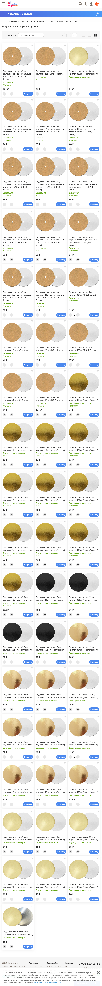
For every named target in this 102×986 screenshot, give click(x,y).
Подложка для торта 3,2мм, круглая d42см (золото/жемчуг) (17, 598)
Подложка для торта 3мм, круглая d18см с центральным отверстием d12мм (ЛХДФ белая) (50, 185)
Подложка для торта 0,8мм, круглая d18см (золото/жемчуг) (17, 838)
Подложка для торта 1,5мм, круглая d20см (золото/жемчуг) (83, 696)
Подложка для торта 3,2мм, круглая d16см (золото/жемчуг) (17, 448)
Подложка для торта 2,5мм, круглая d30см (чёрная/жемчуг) (50, 648)
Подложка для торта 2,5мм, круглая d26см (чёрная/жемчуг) (83, 598)
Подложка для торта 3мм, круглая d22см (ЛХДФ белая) (49, 72)
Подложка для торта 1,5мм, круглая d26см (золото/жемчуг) (83, 743)
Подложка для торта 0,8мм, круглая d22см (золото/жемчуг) (83, 838)
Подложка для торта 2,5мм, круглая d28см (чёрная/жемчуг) (17, 648)
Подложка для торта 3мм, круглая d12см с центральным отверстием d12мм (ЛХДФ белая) (50, 130)
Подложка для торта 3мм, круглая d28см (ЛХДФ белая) (49, 348)
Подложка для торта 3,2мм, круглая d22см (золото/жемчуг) (17, 498)
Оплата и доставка (35, 966)
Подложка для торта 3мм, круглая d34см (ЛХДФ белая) (16, 398)
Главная (5, 21)
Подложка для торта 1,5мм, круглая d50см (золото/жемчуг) (83, 790)
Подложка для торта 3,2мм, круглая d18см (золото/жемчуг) (50, 448)
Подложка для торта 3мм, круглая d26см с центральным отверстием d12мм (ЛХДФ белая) (17, 296)
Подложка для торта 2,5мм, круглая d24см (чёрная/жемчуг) (50, 598)
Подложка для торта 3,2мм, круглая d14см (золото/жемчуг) (83, 398)
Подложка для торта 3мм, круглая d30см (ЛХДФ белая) (82, 348)
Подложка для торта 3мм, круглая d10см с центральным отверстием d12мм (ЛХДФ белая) (17, 130)
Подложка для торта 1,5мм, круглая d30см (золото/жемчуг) (50, 790)
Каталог (14, 21)
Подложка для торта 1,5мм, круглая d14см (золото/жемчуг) (83, 648)
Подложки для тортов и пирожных (34, 21)
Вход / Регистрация (54, 966)
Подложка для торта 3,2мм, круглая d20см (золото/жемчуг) (83, 448)
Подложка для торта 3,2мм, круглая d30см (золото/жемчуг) (50, 548)
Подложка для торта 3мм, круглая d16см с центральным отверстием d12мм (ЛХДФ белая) (17, 185)
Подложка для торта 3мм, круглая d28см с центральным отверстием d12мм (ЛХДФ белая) (83, 241)
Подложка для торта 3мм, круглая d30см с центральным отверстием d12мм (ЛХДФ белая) (50, 241)
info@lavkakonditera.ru (91, 968)
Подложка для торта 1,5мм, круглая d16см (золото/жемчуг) (17, 696)
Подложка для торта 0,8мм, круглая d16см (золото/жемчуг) (83, 72)
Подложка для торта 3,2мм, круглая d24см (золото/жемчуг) (50, 498)
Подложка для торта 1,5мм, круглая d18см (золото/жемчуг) (50, 696)
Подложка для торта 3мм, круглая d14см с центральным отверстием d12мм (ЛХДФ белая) (83, 130)
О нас (67, 966)
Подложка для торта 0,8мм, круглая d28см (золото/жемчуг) (83, 885)
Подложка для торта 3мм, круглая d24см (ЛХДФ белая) (82, 293)
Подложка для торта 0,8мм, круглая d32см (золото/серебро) (18, 933)
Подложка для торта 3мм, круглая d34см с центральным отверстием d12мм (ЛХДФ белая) (17, 75)
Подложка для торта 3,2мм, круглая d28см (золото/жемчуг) (17, 548)
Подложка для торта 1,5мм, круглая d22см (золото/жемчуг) (17, 743)
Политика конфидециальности (13, 966)
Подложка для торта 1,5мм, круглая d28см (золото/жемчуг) (17, 790)
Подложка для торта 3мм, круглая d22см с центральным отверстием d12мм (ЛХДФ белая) (17, 241)
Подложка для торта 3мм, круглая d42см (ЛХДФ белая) (49, 398)
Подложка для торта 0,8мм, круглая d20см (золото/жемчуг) (50, 838)
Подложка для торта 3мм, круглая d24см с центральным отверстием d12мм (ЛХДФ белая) (50, 296)
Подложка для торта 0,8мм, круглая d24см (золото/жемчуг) (17, 885)
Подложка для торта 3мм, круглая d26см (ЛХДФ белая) (16, 348)
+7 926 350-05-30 (88, 964)
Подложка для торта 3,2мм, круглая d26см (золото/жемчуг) (83, 498)
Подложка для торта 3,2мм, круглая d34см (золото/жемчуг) (83, 548)
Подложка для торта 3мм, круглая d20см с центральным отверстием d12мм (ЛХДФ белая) (83, 185)
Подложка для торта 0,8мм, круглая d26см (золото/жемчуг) (50, 885)
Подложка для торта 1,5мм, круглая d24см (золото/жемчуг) (50, 743)
